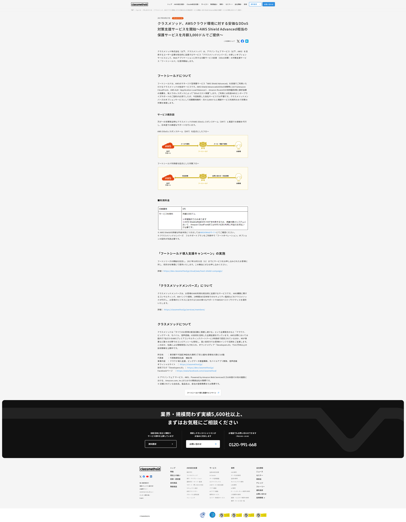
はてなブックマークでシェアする (246, 41)
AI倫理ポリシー (144, 489)
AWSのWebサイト (208, 232)
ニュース (138, 10)
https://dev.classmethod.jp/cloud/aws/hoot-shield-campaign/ (193, 271)
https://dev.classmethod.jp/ (200, 367)
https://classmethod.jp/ (191, 364)
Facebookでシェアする (242, 41)
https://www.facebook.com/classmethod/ (197, 370)
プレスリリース (147, 10)
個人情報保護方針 (144, 483)
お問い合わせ (268, 4)
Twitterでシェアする (238, 41)
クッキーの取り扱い (145, 495)
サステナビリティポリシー (146, 492)
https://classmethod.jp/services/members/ (184, 309)
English (141, 498)
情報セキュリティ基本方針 (146, 486)
